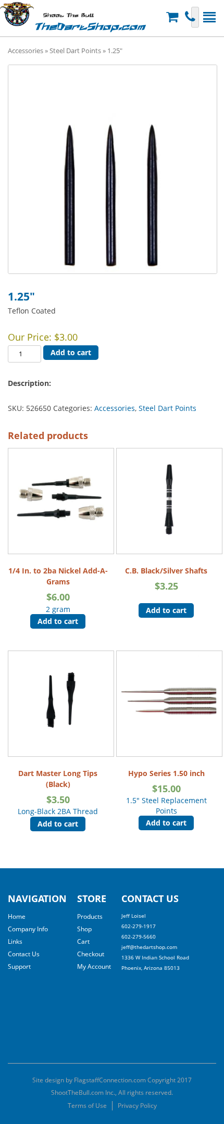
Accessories (25, 50)
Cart (83, 941)
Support (19, 966)
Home (17, 916)
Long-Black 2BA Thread (58, 792)
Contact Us (24, 954)
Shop (84, 929)
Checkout (90, 954)
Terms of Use (87, 1105)
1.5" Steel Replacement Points (166, 792)
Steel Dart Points (75, 50)
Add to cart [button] (58, 621)
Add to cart (71, 352)
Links (15, 941)
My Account (94, 966)
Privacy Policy (137, 1105)
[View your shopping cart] (173, 16)
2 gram (58, 590)
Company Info (28, 929)
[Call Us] (191, 16)
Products (90, 916)
